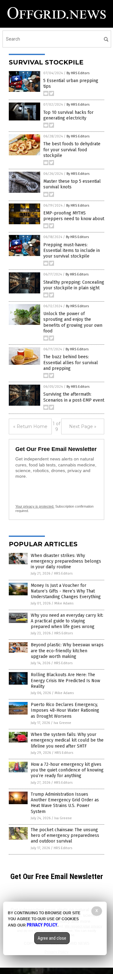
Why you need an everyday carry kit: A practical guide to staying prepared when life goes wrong (67, 621)
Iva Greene (62, 723)
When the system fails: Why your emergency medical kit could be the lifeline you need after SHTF (67, 740)
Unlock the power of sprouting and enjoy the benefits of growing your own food (72, 322)
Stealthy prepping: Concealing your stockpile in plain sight (73, 285)
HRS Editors (63, 573)
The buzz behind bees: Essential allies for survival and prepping (70, 362)
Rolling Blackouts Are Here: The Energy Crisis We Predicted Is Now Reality (65, 680)
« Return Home (30, 426)
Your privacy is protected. (34, 506)
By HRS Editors (78, 73)
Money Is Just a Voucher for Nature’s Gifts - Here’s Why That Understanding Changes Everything (66, 591)
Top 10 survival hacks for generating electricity (68, 115)
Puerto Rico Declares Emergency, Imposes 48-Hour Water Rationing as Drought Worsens (65, 710)
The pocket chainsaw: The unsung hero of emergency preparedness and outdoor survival (65, 835)
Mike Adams (63, 603)
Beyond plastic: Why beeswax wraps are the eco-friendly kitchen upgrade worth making (67, 650)
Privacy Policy (42, 924)
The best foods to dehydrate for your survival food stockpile (71, 149)
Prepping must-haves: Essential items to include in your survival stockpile (71, 250)
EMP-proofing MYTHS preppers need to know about (73, 215)
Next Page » (82, 426)
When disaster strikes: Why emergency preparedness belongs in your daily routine (66, 561)
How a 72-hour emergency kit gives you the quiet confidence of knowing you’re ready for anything (67, 770)
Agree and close (52, 938)
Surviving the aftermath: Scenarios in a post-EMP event (73, 397)
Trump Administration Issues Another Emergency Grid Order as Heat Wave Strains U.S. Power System (65, 803)
